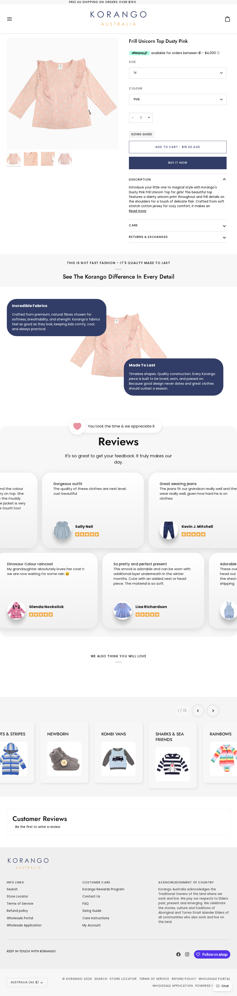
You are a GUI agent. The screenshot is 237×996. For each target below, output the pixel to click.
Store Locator (17, 896)
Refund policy (17, 911)
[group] (64, 752)
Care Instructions (95, 918)
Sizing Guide (141, 134)
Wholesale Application (24, 925)
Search (12, 889)
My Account (91, 925)
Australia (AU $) (25, 982)
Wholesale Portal (20, 918)
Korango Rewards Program (103, 889)
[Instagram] (187, 954)
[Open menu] (14, 19)
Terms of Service (20, 903)
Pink (137, 99)
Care (133, 225)
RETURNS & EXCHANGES (148, 237)
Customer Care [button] (96, 882)
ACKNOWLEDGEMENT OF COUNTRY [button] (186, 882)
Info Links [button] (15, 882)
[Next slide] (212, 710)
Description (140, 179)
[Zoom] (62, 94)
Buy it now (177, 163)
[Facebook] (178, 954)
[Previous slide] (198, 710)
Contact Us (91, 896)
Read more (137, 211)
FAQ (85, 903)
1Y (135, 73)
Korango (74, 979)
